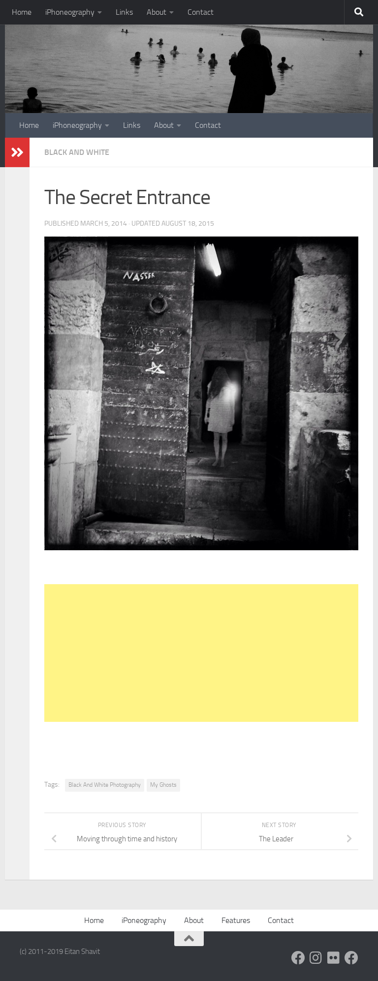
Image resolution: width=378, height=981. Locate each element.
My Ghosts (163, 784)
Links (124, 12)
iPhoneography (69, 12)
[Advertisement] (201, 653)
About (156, 12)
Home (22, 12)
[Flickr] (334, 958)
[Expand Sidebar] (17, 152)
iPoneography (144, 920)
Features (235, 920)
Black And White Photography (104, 784)
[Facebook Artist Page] (351, 958)
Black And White (76, 152)
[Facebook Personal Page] (298, 958)
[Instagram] (316, 958)
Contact (201, 12)
